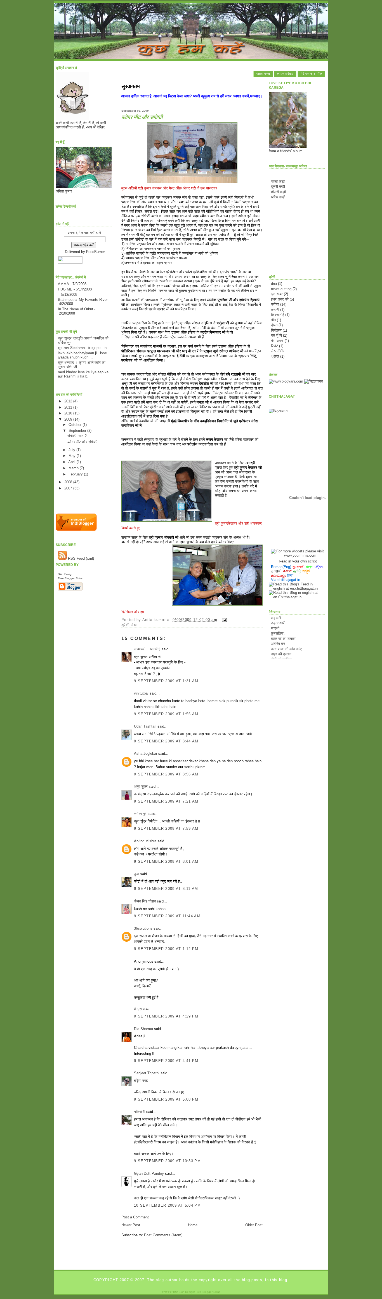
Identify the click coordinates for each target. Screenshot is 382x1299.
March (74, 468)
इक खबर (277, 294)
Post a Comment (135, 1217)
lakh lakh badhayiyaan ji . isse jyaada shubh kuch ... (82, 355)
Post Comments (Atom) (163, 1235)
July (72, 450)
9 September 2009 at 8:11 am (166, 889)
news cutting (281, 289)
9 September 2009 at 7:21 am (166, 801)
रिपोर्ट (274, 346)
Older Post (254, 1225)
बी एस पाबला (142, 1009)
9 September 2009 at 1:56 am (166, 714)
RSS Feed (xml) (80, 558)
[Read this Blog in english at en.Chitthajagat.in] (297, 597)
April (72, 462)
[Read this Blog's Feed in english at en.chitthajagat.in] (297, 588)
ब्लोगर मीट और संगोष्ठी (82, 442)
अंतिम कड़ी (278, 197)
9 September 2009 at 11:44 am (167, 916)
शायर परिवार (285, 74)
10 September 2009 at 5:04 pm (167, 1205)
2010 (68, 413)
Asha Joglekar (145, 753)
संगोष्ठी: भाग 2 (77, 436)
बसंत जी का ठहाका (283, 631)
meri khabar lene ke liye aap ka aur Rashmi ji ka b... (83, 374)
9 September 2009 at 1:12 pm (166, 949)
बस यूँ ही (276, 335)
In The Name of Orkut (75, 309)
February (76, 474)
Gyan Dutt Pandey (149, 1173)
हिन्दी (290, 575)
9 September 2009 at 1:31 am (166, 681)
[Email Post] (223, 620)
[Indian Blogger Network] (76, 529)
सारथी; (275, 620)
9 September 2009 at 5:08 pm (166, 1099)
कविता (275, 304)
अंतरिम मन (278, 636)
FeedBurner (95, 252)
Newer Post (130, 1225)
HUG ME (65, 289)
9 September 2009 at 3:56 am (166, 774)
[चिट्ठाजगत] (313, 381)
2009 (68, 419)
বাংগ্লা (309, 567)
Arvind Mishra (145, 841)
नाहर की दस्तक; (282, 646)
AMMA (63, 284)
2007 (68, 488)
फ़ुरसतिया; (278, 626)
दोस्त (274, 325)
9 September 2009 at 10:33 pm (167, 1161)
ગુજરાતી (298, 567)
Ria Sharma (143, 1029)
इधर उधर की (280, 299)
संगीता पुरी (141, 814)
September (78, 430)
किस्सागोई (277, 315)
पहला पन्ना (263, 74)
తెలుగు (287, 571)
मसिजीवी (139, 1112)
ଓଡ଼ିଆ (319, 567)
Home (192, 1225)
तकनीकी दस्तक (281, 657)
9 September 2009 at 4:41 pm (166, 1061)
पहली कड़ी (278, 181)
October (75, 425)
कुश (136, 874)
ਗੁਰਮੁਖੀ (276, 571)
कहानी (275, 310)
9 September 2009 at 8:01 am (166, 861)
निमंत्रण (276, 330)
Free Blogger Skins (70, 578)
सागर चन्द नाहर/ (170, 1291)
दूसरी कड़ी (278, 186)
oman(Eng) (281, 567)
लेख (134, 625)
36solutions (143, 928)
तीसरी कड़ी (278, 192)
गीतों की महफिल (281, 652)
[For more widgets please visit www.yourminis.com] (298, 555)
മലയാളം (278, 575)
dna (274, 284)
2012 (68, 401)
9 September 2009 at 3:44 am (166, 741)
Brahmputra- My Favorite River (83, 299)
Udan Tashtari (145, 726)
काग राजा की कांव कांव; (286, 641)
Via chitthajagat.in (285, 580)
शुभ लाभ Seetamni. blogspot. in (82, 348)
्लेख (275, 356)
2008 (68, 482)
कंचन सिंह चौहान (145, 901)
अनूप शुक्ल (141, 786)
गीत (273, 320)
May (73, 456)
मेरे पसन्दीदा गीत (311, 74)
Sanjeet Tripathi (146, 1073)
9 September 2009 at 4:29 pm (166, 1016)
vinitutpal (141, 693)
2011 (68, 407)
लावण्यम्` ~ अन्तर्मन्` (147, 649)
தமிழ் (297, 571)
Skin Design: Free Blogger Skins (199, 1291)
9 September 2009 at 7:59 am (166, 828)
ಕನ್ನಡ (306, 571)
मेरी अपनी (277, 341)
